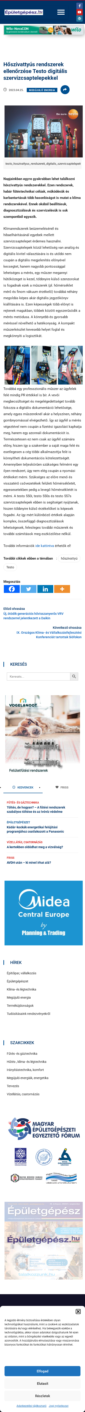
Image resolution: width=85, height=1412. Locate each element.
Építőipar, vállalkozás (21, 973)
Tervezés (13, 1086)
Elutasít (42, 1384)
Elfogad (42, 1371)
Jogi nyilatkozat (58, 1405)
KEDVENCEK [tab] (25, 787)
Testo (10, 567)
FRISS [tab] (64, 787)
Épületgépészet (18, 822)
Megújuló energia (42, 90)
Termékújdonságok (20, 1005)
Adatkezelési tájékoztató (31, 1405)
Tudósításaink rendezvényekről (28, 1014)
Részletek (42, 1396)
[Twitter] (28, 589)
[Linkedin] (45, 589)
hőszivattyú (69, 558)
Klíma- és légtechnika (21, 989)
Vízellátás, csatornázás (24, 842)
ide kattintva (44, 546)
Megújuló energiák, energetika (28, 1078)
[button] (78, 1311)
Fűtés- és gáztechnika (23, 802)
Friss (10, 857)
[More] (62, 589)
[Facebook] (12, 589)
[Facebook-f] (79, 6)
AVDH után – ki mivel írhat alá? (29, 862)
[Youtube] (79, 12)
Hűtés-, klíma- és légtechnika (26, 1062)
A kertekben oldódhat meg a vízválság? (35, 847)
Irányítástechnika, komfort (25, 1070)
